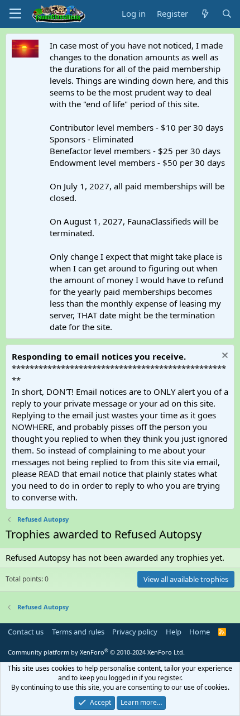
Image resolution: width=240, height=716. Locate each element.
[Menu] (15, 14)
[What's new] (204, 13)
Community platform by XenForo (96, 652)
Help (173, 632)
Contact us (26, 632)
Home (199, 632)
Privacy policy (134, 632)
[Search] (227, 13)
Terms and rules (78, 632)
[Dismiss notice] (223, 356)
